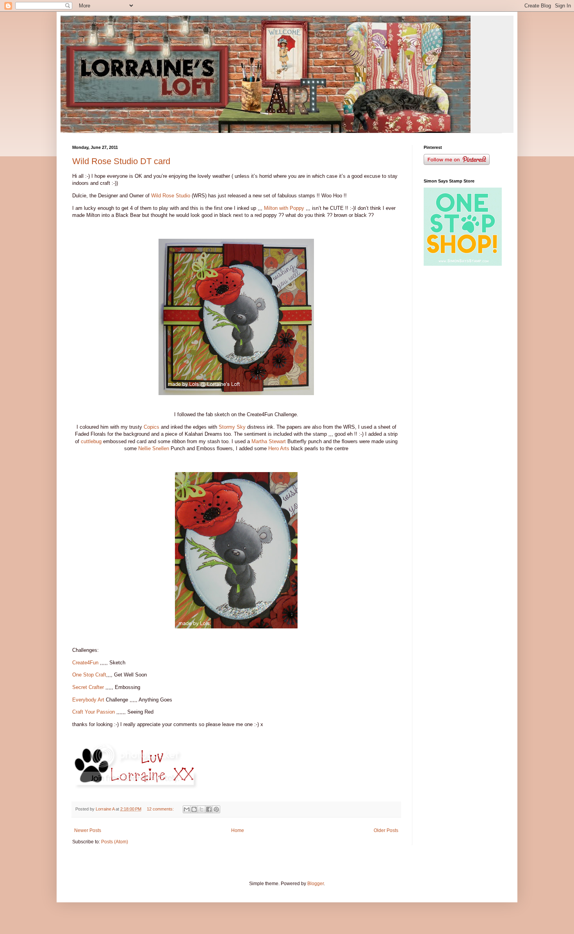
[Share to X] (201, 809)
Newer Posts (87, 830)
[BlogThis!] (194, 809)
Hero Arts (278, 448)
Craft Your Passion (93, 712)
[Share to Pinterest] (216, 809)
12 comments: (161, 809)
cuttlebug (91, 441)
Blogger (315, 883)
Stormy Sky (232, 427)
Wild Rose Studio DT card (121, 161)
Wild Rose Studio (170, 196)
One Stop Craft (89, 675)
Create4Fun (85, 663)
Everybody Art (88, 700)
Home (237, 830)
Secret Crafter (88, 687)
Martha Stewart (268, 441)
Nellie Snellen (153, 448)
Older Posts (386, 830)
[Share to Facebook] (209, 809)
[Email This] (187, 809)
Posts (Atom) (114, 842)
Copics (151, 427)
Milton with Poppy (284, 208)
